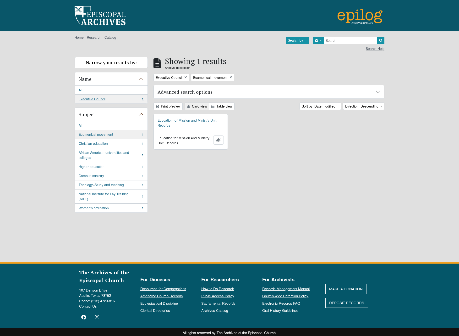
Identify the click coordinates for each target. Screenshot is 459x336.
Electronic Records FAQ (281, 303)
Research (94, 37)
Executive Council (111, 100)
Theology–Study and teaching (111, 186)
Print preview (170, 106)
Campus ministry (111, 176)
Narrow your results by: (111, 62)
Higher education (111, 167)
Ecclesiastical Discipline (159, 303)
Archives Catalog (214, 310)
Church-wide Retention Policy (285, 295)
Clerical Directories (155, 310)
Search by (296, 40)
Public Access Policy (217, 295)
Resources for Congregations (163, 288)
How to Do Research (217, 288)
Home (79, 37)
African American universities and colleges (111, 155)
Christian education (111, 144)
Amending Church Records (161, 295)
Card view (199, 106)
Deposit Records (346, 302)
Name (85, 79)
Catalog (110, 37)
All (80, 89)
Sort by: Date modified (319, 106)
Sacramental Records (218, 303)
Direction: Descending (362, 106)
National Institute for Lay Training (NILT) (111, 196)
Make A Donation (346, 288)
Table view (223, 106)
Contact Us (88, 306)
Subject (87, 114)
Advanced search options (185, 92)
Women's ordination (111, 209)
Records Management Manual (286, 288)
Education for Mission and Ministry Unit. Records (187, 123)
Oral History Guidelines (280, 310)
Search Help (375, 48)
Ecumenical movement (111, 135)
